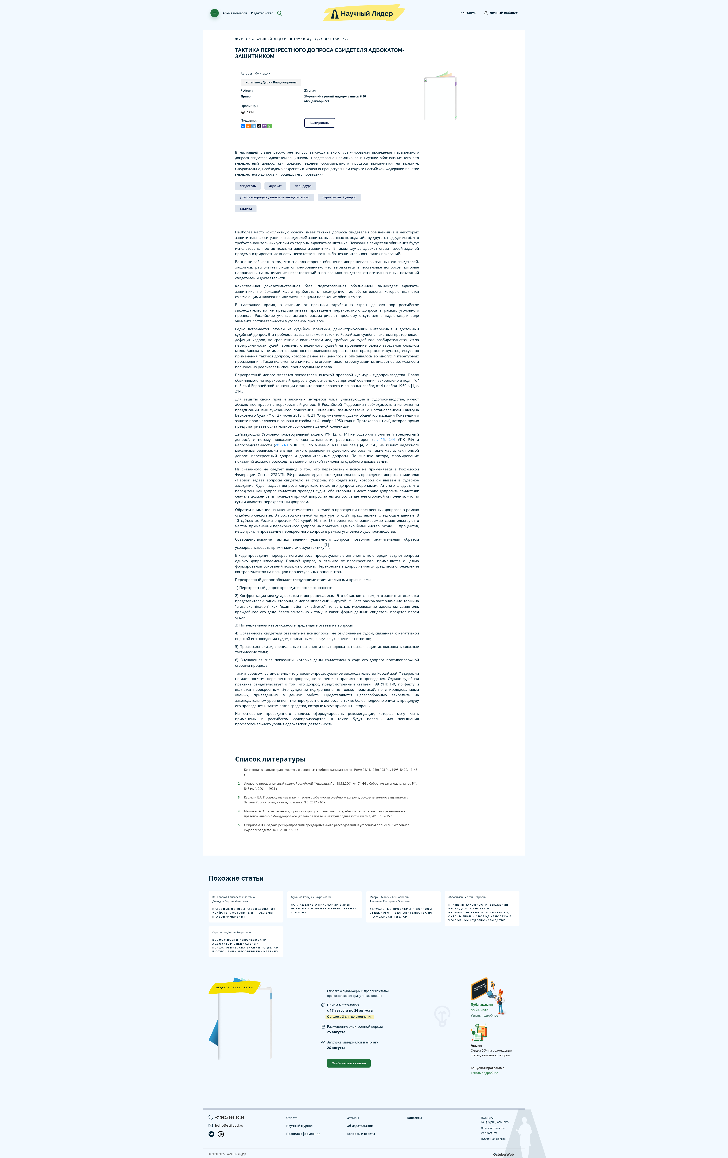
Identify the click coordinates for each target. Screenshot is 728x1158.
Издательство (262, 13)
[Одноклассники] (248, 126)
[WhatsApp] (269, 126)
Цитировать (319, 123)
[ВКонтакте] (243, 126)
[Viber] (264, 126)
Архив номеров (235, 13)
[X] (259, 126)
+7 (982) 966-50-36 (229, 1117)
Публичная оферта (493, 1139)
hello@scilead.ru (229, 1125)
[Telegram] (253, 126)
